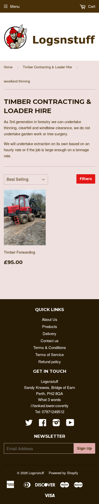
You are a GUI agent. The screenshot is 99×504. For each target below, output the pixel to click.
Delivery (49, 333)
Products (49, 326)
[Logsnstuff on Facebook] (42, 424)
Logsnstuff (36, 472)
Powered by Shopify (63, 472)
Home (8, 66)
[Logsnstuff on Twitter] (29, 424)
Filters (86, 179)
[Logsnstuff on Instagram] (56, 424)
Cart (91, 6)
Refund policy (49, 361)
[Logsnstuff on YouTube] (70, 424)
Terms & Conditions (49, 347)
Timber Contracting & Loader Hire (47, 66)
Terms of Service (49, 354)
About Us (49, 319)
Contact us (50, 340)
